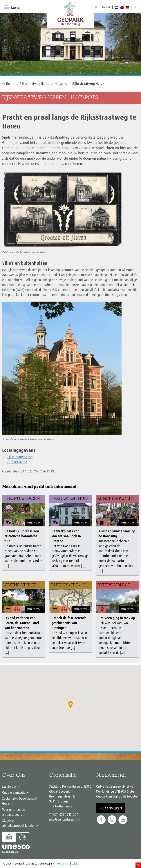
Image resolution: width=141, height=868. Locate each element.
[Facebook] (101, 819)
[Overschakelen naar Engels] (122, 7)
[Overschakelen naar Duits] (127, 7)
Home (10, 83)
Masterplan (10, 786)
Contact (106, 7)
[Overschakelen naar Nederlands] (116, 7)
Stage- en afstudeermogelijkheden (18, 822)
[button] (70, 705)
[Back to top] (138, 865)
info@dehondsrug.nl (63, 819)
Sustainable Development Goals (19, 800)
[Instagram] (112, 819)
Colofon (75, 863)
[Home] (96, 7)
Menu (15, 7)
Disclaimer (62, 863)
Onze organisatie (13, 792)
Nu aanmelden (111, 808)
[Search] (134, 7)
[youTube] (122, 819)
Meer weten (33, 522)
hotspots (61, 83)
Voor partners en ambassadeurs (13, 811)
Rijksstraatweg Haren (34, 83)
